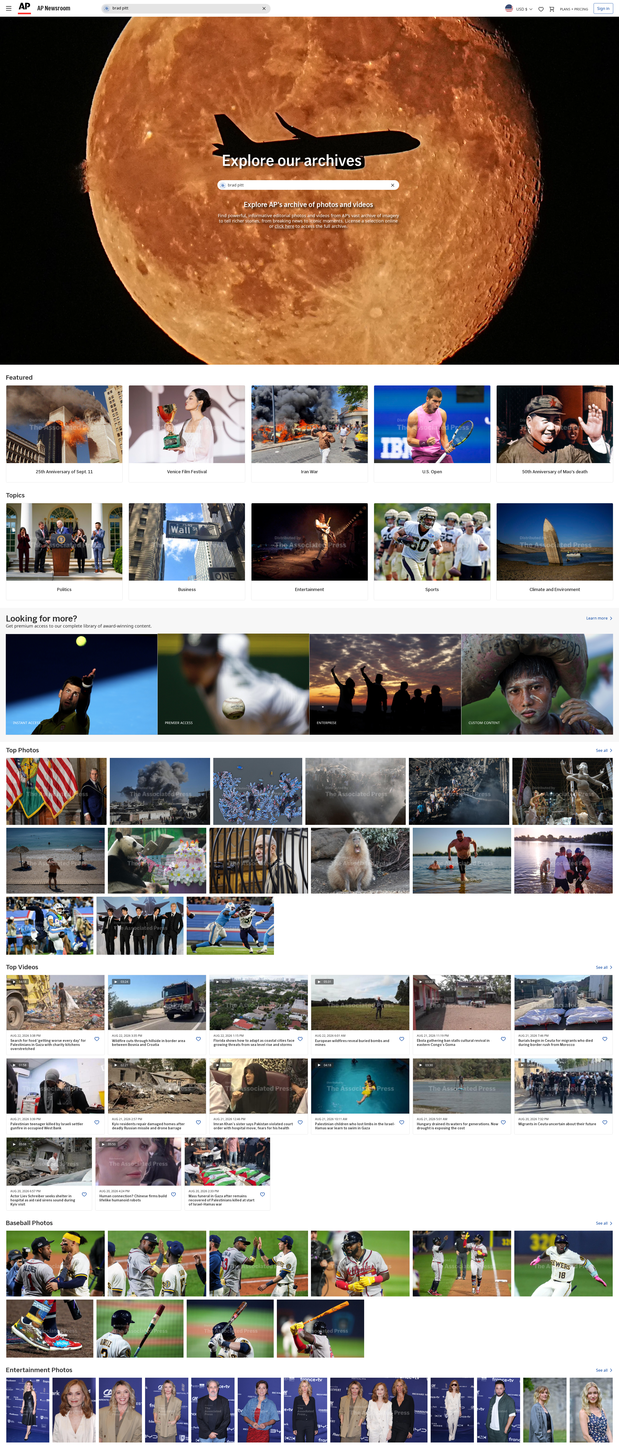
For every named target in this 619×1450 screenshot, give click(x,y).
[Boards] (540, 9)
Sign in (603, 8)
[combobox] (521, 8)
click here (284, 226)
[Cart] (551, 9)
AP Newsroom (53, 8)
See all (602, 750)
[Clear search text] (265, 9)
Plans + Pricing (574, 9)
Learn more (597, 618)
